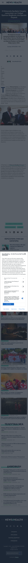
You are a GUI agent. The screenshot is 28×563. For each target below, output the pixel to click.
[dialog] (14, 281)
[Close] (25, 254)
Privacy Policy (22, 309)
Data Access (14, 309)
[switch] (23, 281)
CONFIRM (8, 304)
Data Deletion (6, 309)
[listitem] (14, 279)
